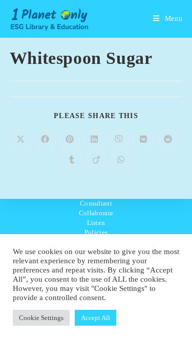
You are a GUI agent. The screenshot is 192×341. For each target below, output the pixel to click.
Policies (96, 232)
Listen (96, 222)
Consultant (96, 203)
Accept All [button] (95, 318)
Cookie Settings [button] (41, 318)
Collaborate (96, 213)
